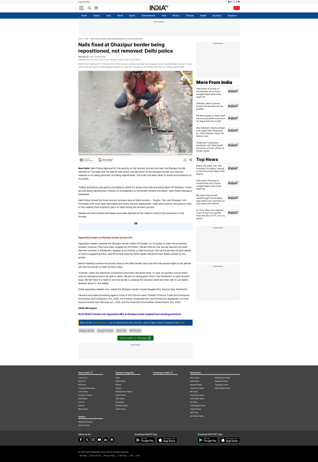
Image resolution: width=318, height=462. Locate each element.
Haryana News (196, 385)
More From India (214, 82)
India (108, 15)
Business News (122, 405)
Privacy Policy (109, 456)
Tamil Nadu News (197, 398)
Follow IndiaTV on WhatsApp (133, 338)
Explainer (232, 15)
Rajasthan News (221, 381)
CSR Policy (122, 456)
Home (84, 15)
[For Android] (208, 440)
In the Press (83, 392)
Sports (132, 15)
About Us (82, 381)
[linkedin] (105, 439)
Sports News (121, 395)
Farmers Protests (105, 330)
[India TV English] (159, 8)
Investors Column (85, 395)
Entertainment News (124, 392)
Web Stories (83, 409)
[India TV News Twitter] (236, 1)
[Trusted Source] (105, 160)
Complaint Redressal (86, 388)
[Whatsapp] (185, 160)
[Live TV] (237, 8)
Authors (81, 405)
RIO (131, 456)
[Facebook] (80, 439)
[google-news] (111, 439)
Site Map (83, 456)
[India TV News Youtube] (239, 1)
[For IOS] (230, 440)
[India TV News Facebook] (234, 1)
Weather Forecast (85, 422)
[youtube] (99, 439)
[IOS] (229, 1)
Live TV (81, 402)
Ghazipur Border (87, 330)
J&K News (194, 412)
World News (120, 381)
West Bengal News (222, 388)
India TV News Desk (97, 57)
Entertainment (148, 15)
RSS (138, 456)
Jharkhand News (197, 388)
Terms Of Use (95, 456)
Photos (176, 15)
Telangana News (221, 385)
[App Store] (167, 440)
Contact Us (82, 378)
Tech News (120, 398)
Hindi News (82, 398)
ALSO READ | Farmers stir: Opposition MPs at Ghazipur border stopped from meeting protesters (129, 314)
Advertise (82, 385)
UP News (194, 402)
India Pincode (83, 425)
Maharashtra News (222, 378)
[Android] (231, 1)
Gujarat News (195, 409)
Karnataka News (196, 416)
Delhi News (194, 381)
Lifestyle (190, 15)
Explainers (120, 402)
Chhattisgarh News (198, 405)
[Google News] (86, 160)
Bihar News (194, 378)
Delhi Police (135, 330)
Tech (164, 15)
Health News (121, 409)
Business (217, 15)
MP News (194, 392)
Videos (96, 15)
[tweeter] (86, 439)
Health (203, 15)
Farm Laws (121, 330)
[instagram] (93, 439)
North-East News (197, 395)
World (120, 15)
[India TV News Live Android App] (145, 440)
